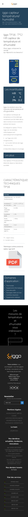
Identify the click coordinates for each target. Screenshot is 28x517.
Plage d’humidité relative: (7, 209)
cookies (14, 416)
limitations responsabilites (14, 418)
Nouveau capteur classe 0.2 (14, 460)
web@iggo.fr (15, 378)
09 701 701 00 (14, 380)
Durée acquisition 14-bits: (8, 220)
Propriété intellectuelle (14, 420)
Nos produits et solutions (11, 22)
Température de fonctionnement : (8, 199)
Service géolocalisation (14, 453)
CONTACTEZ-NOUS (14, 383)
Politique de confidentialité (14, 423)
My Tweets (14, 469)
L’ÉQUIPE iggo (14, 431)
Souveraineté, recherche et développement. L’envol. (14, 462)
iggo (3, 22)
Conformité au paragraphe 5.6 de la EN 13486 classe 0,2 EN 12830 (14, 450)
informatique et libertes (14, 413)
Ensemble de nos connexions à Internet (14, 456)
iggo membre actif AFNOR (14, 447)
